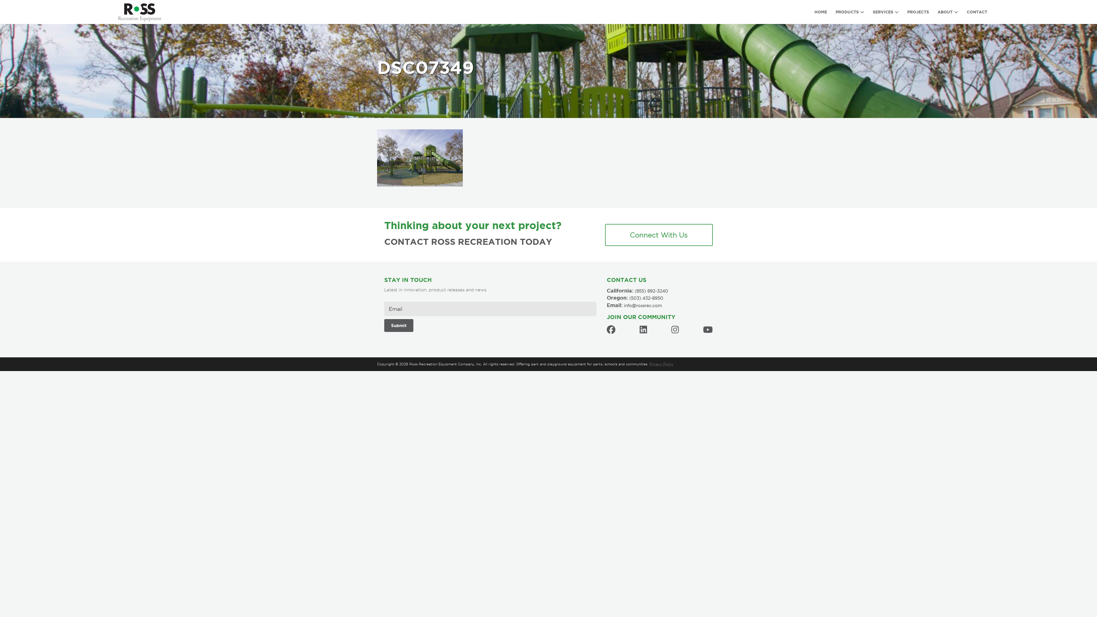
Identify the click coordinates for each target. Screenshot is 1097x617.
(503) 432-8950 (646, 298)
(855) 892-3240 (651, 291)
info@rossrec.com (643, 305)
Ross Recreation (142, 12)
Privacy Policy (661, 364)
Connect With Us (659, 235)
